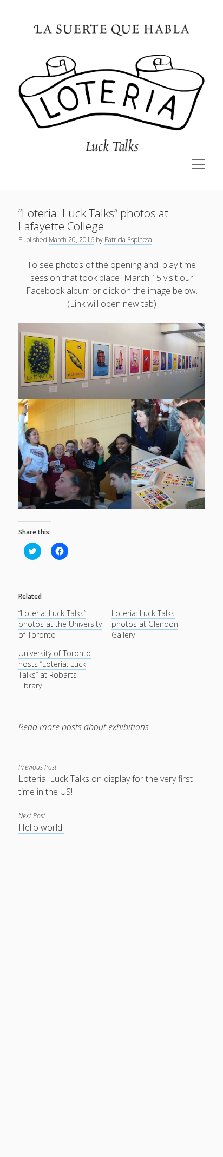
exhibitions (128, 727)
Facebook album (58, 291)
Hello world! (41, 827)
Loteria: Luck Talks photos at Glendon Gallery (145, 624)
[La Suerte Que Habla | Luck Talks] (111, 153)
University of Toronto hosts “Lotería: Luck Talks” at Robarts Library (54, 669)
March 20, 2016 (71, 239)
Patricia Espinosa (128, 239)
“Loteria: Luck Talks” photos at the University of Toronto (60, 624)
